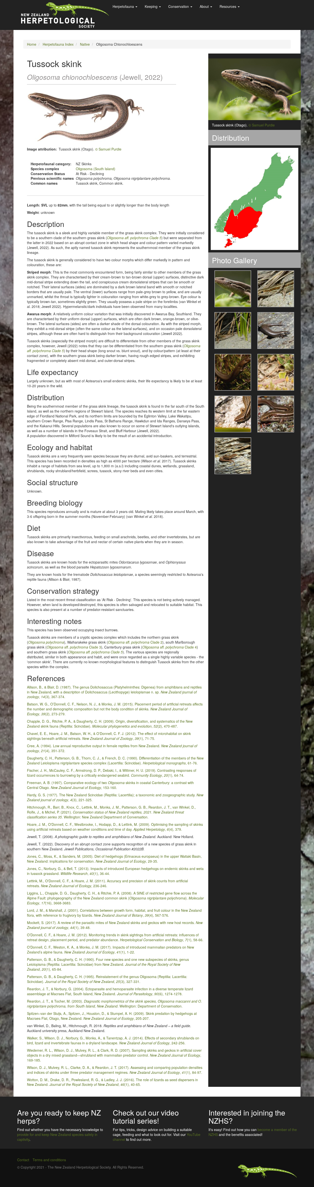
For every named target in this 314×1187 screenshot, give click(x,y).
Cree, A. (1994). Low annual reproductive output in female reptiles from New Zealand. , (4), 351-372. (112, 748)
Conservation (179, 6)
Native (85, 44)
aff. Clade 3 (74, 647)
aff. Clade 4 (169, 647)
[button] (229, 288)
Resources (228, 6)
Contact (23, 1159)
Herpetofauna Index (58, 44)
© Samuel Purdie (108, 149)
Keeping (151, 6)
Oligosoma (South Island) (95, 168)
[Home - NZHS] (65, 15)
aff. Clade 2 (135, 642)
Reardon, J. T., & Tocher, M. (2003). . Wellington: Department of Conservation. (114, 1003)
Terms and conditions (49, 1159)
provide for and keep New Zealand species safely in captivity (57, 1137)
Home (31, 44)
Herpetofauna (124, 6)
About (205, 6)
